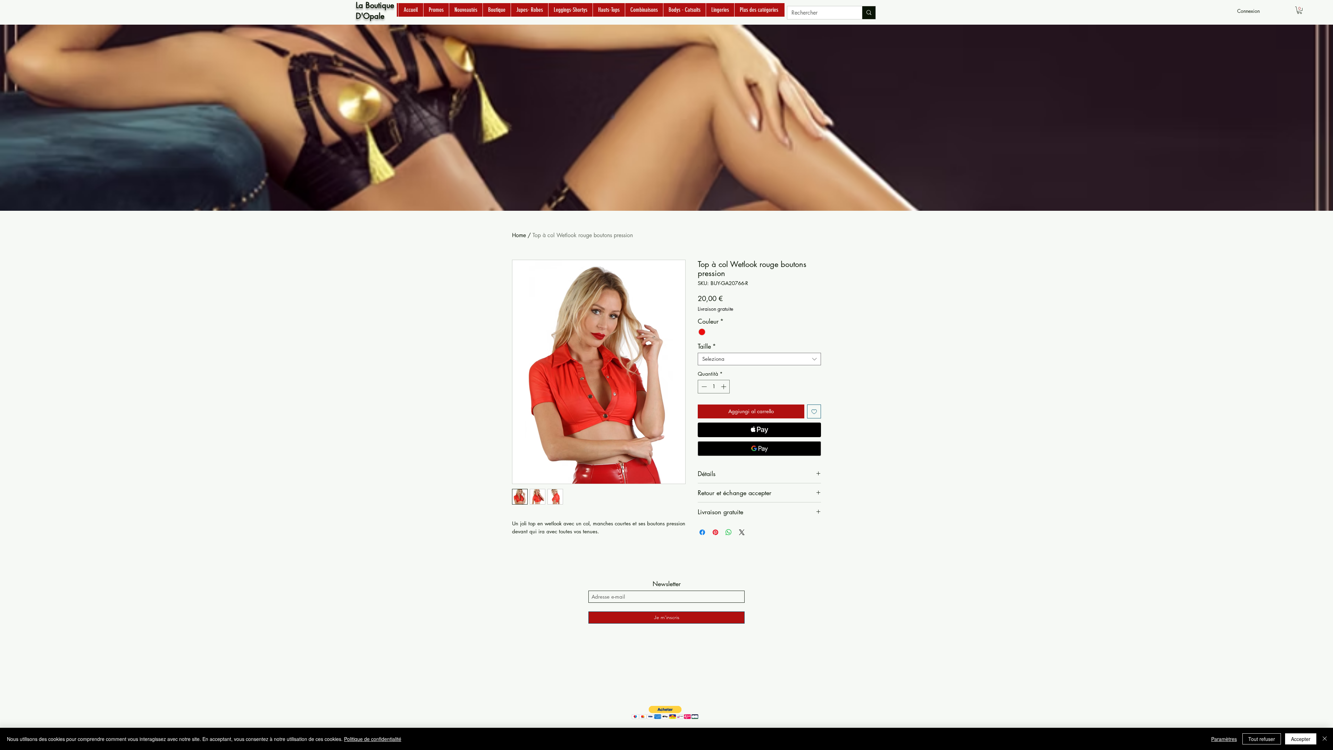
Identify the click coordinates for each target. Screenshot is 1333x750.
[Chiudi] (1325, 738)
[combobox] (759, 359)
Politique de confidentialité (372, 738)
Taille (707, 346)
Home (519, 235)
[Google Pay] (759, 448)
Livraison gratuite (715, 309)
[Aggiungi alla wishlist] (814, 412)
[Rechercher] (868, 12)
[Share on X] (742, 532)
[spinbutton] (714, 386)
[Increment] (724, 386)
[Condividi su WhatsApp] (728, 532)
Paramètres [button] (1224, 738)
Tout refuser (1261, 738)
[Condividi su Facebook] (702, 532)
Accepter (1300, 738)
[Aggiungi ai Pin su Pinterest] (715, 532)
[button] (1299, 10)
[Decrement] (703, 386)
